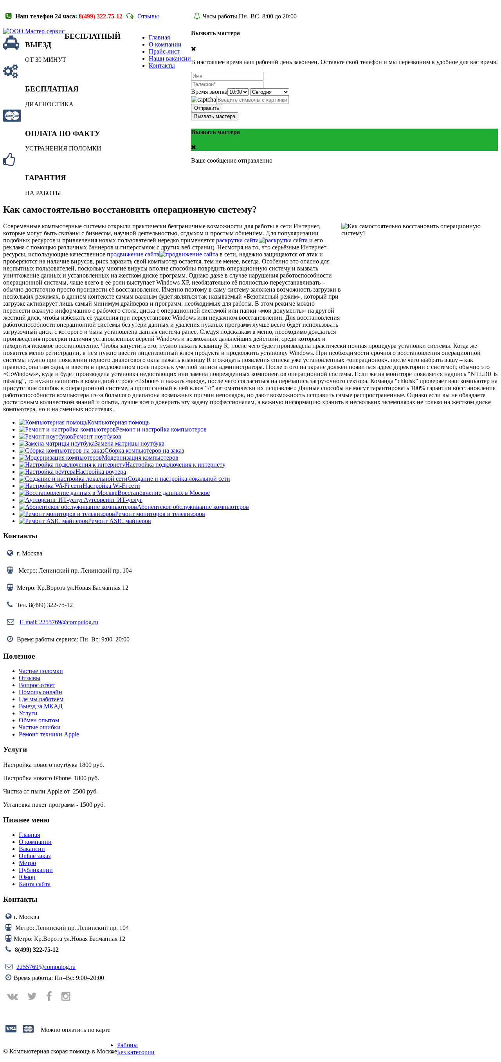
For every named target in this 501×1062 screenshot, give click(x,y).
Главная (29, 834)
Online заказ (34, 855)
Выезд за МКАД (41, 706)
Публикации (36, 870)
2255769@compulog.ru (46, 967)
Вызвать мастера (214, 116)
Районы (127, 1045)
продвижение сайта (133, 254)
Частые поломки (41, 671)
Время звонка (209, 91)
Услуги (28, 713)
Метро (27, 863)
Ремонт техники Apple (49, 734)
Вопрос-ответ (37, 685)
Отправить (206, 108)
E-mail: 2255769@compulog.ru (59, 622)
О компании (35, 841)
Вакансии (32, 848)
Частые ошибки (40, 727)
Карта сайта (34, 884)
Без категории (136, 1052)
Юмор (27, 877)
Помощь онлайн (40, 692)
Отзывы (147, 16)
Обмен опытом (39, 720)
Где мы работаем (41, 699)
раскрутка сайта (237, 240)
